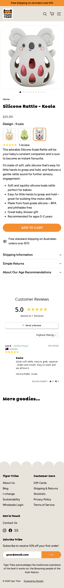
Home (6, 99)
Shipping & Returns (46, 488)
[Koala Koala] (39, 134)
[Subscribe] (51, 554)
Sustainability (11, 499)
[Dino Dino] (24, 134)
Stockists (39, 493)
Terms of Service (44, 504)
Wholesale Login (13, 504)
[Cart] (52, 14)
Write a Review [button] (33, 325)
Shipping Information (18, 255)
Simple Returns (13, 263)
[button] (51, 381)
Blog (5, 488)
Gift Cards (40, 482)
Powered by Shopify (33, 581)
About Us (9, 482)
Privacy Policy (42, 499)
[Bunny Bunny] (9, 134)
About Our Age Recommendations (27, 272)
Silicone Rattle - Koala (26, 373)
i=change (9, 493)
